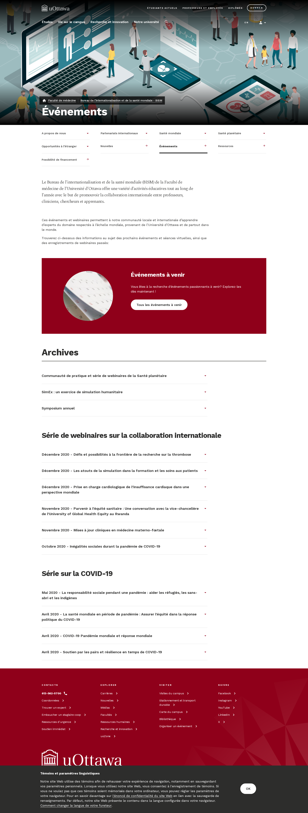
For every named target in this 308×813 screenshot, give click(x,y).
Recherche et (116, 729)
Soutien (53, 729)
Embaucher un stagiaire (61, 714)
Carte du (171, 712)
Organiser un (175, 726)
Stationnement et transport (177, 702)
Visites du (171, 693)
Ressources (56, 722)
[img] (56, 8)
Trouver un (54, 707)
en (247, 22)
